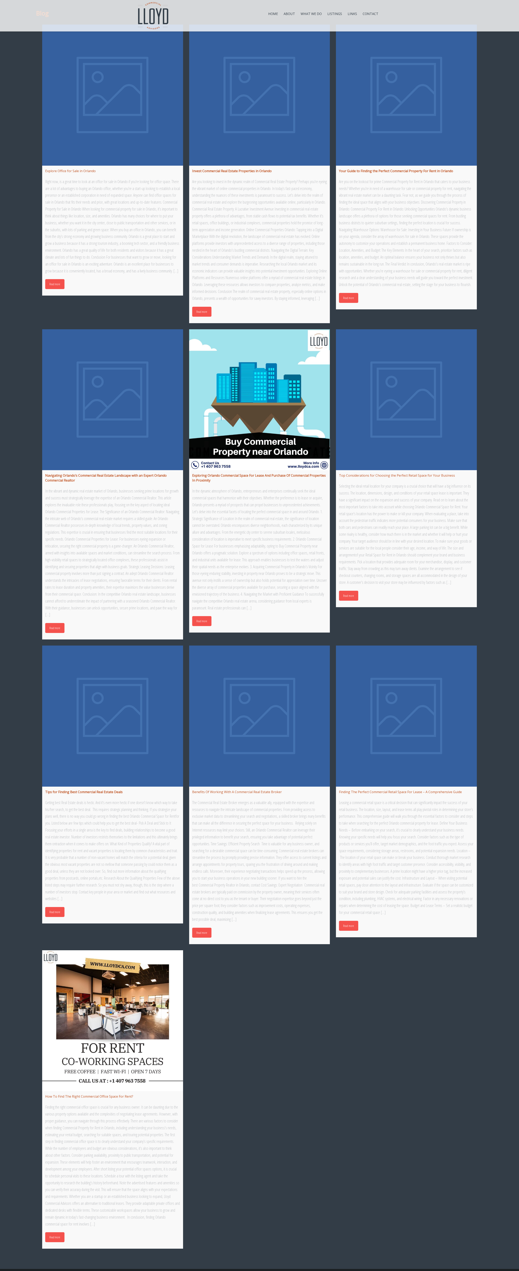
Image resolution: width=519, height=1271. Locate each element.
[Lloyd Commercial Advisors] (153, 15)
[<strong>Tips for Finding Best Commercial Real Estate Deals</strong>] (112, 716)
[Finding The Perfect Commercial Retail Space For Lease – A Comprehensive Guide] (406, 716)
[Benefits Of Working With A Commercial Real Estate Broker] (259, 716)
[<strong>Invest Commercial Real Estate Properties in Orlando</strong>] (259, 95)
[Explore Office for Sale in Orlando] (112, 95)
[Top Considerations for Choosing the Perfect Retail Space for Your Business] (406, 399)
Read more (54, 284)
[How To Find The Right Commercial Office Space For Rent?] (112, 1020)
